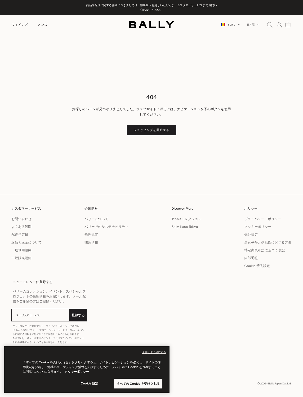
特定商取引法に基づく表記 (264, 250)
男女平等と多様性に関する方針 (268, 242)
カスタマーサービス (190, 5)
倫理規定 (91, 234)
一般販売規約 (21, 258)
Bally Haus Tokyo (184, 227)
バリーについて (96, 219)
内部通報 (251, 258)
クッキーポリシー (257, 227)
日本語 (251, 24)
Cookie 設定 (89, 383)
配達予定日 (19, 234)
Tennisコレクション (186, 219)
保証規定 (251, 234)
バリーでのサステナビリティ (107, 227)
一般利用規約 (21, 250)
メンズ (42, 24)
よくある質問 (21, 227)
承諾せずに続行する (154, 352)
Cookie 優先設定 (257, 266)
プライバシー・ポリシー (262, 219)
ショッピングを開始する (151, 130)
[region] (86, 369)
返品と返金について (26, 242)
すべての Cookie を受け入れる (138, 383)
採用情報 (91, 242)
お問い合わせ (21, 219)
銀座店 (144, 5)
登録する (78, 315)
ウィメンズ (19, 24)
